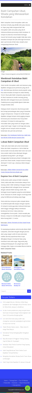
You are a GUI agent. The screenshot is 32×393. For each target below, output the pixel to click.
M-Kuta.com (21, 389)
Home (6, 380)
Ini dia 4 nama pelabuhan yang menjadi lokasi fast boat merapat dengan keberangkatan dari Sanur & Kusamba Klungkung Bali (17, 312)
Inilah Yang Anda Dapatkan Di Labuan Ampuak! (16, 362)
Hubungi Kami (17, 385)
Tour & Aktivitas (23, 380)
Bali (2, 90)
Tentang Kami (13, 380)
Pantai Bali (7, 382)
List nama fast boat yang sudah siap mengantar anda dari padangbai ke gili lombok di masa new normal (16, 321)
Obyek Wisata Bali (24, 382)
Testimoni (14, 382)
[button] (26, 5)
